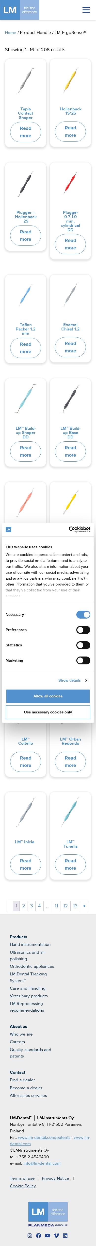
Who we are (21, 1034)
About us (18, 1026)
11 (56, 906)
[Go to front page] (27, 10)
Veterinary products (29, 996)
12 (65, 906)
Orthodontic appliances (32, 966)
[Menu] (86, 9)
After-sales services (28, 1095)
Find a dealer (22, 1080)
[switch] (83, 630)
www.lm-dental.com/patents (44, 1137)
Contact (17, 1072)
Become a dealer (26, 1088)
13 (75, 906)
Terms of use (22, 1178)
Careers (17, 1042)
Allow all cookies (48, 696)
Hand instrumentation (30, 944)
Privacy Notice (55, 1178)
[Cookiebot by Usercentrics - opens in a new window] (69, 529)
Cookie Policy (23, 1186)
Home (10, 33)
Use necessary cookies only (48, 712)
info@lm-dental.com (42, 1163)
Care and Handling (28, 988)
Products (18, 937)
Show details (69, 680)
